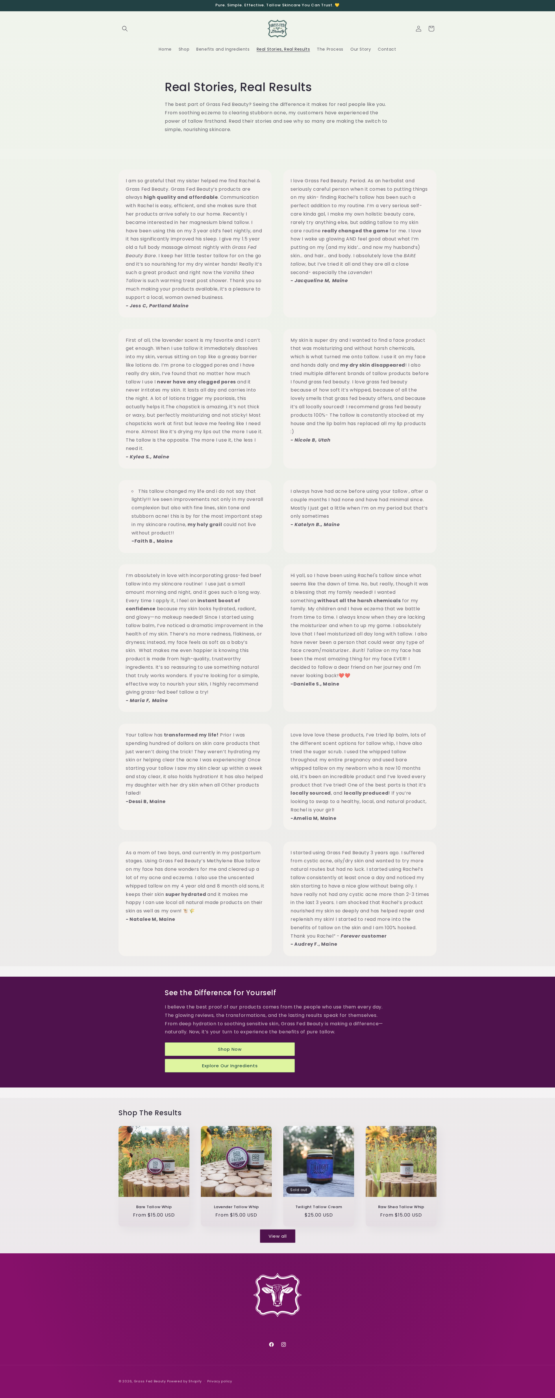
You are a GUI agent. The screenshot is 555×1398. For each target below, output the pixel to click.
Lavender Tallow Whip (236, 1207)
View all (278, 1236)
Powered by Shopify (184, 1381)
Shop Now (230, 1049)
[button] (125, 28)
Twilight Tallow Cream (318, 1207)
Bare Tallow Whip (154, 1207)
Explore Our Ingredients (230, 1065)
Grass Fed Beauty (150, 1381)
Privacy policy (219, 1381)
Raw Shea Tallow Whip (401, 1207)
